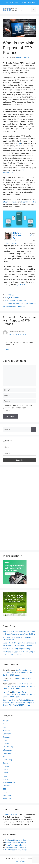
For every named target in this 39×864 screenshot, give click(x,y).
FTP (6, 298)
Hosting (6, 766)
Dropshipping (8, 747)
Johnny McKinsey (16, 235)
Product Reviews (9, 782)
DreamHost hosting (28, 202)
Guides (5, 763)
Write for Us (31, 2)
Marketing (6, 769)
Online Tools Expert (10, 814)
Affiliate (6, 721)
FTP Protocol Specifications (15, 301)
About (11, 2)
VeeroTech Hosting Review (15, 845)
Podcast (6, 779)
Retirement (7, 786)
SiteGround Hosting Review (15, 840)
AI (3, 724)
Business (6, 731)
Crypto (5, 740)
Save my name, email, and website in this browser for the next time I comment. (19, 407)
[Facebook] (31, 235)
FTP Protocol (14, 298)
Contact (23, 2)
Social (5, 792)
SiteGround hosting (10, 202)
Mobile (5, 773)
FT (20, 143)
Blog (4, 727)
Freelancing (7, 760)
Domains (6, 744)
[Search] (33, 429)
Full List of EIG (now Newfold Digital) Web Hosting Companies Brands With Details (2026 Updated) (18, 702)
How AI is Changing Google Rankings (17, 649)
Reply (7, 349)
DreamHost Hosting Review (15, 842)
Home (6, 2)
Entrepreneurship (9, 753)
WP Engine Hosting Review (15, 847)
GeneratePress (19, 861)
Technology (9, 295)
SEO (4, 789)
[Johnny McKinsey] (8, 239)
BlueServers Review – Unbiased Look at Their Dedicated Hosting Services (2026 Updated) (19, 672)
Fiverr (5, 757)
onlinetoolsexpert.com (13, 243)
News (5, 776)
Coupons (6, 737)
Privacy (17, 2)
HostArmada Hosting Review (16, 850)
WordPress (7, 799)
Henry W (6, 692)
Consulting (7, 734)
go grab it (21, 284)
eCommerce (7, 750)
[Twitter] (34, 235)
